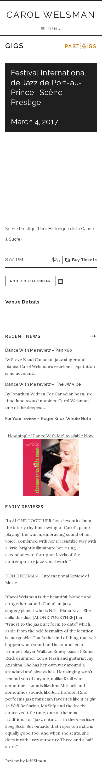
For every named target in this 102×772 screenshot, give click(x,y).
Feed (92, 336)
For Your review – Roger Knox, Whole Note (48, 418)
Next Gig (91, 45)
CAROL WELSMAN (51, 14)
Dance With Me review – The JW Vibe (43, 384)
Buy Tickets (84, 259)
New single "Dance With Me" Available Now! (51, 435)
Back (83, 45)
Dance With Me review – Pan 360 (38, 350)
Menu (54, 29)
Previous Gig (74, 45)
